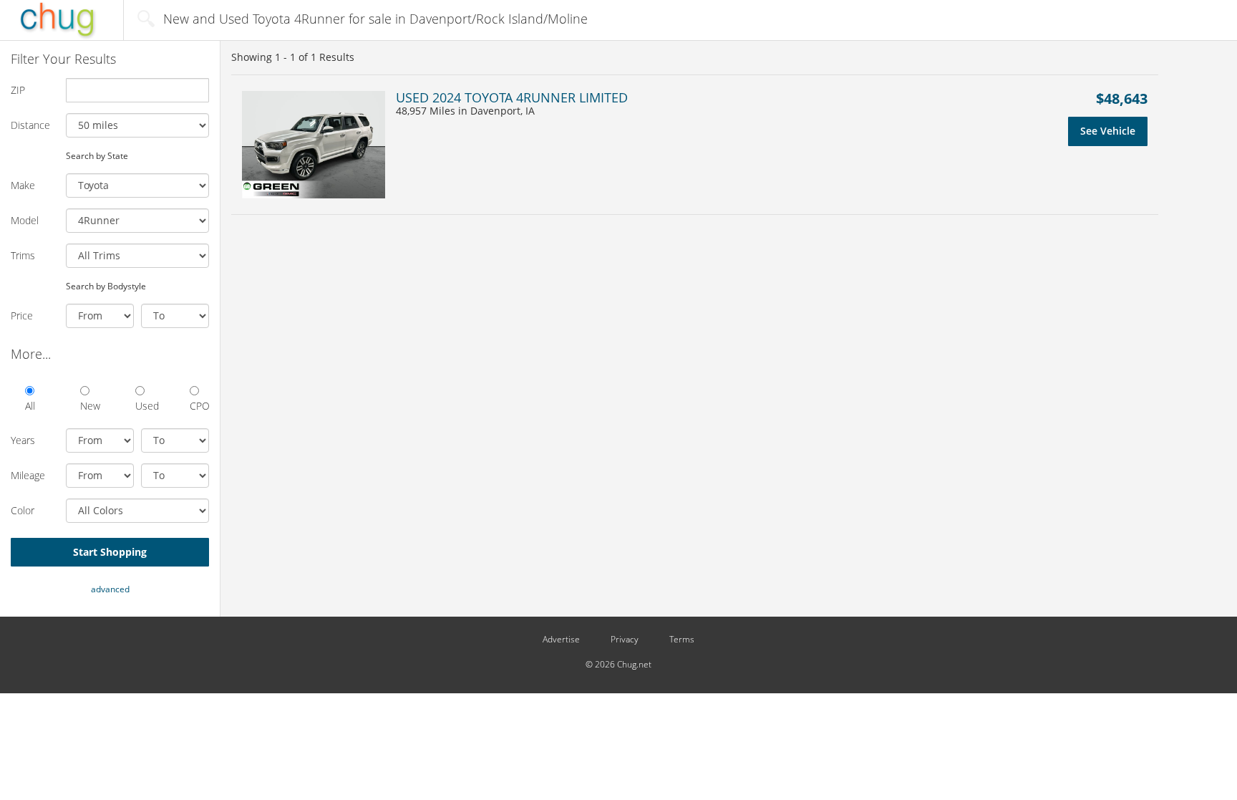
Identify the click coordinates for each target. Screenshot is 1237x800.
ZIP (18, 90)
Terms (681, 640)
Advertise (561, 640)
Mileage (28, 475)
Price (22, 315)
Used (145, 406)
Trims (23, 255)
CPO (199, 406)
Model (25, 220)
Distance (30, 125)
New (90, 406)
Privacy (625, 640)
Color (22, 510)
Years (23, 440)
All (30, 406)
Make (23, 185)
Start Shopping (110, 552)
